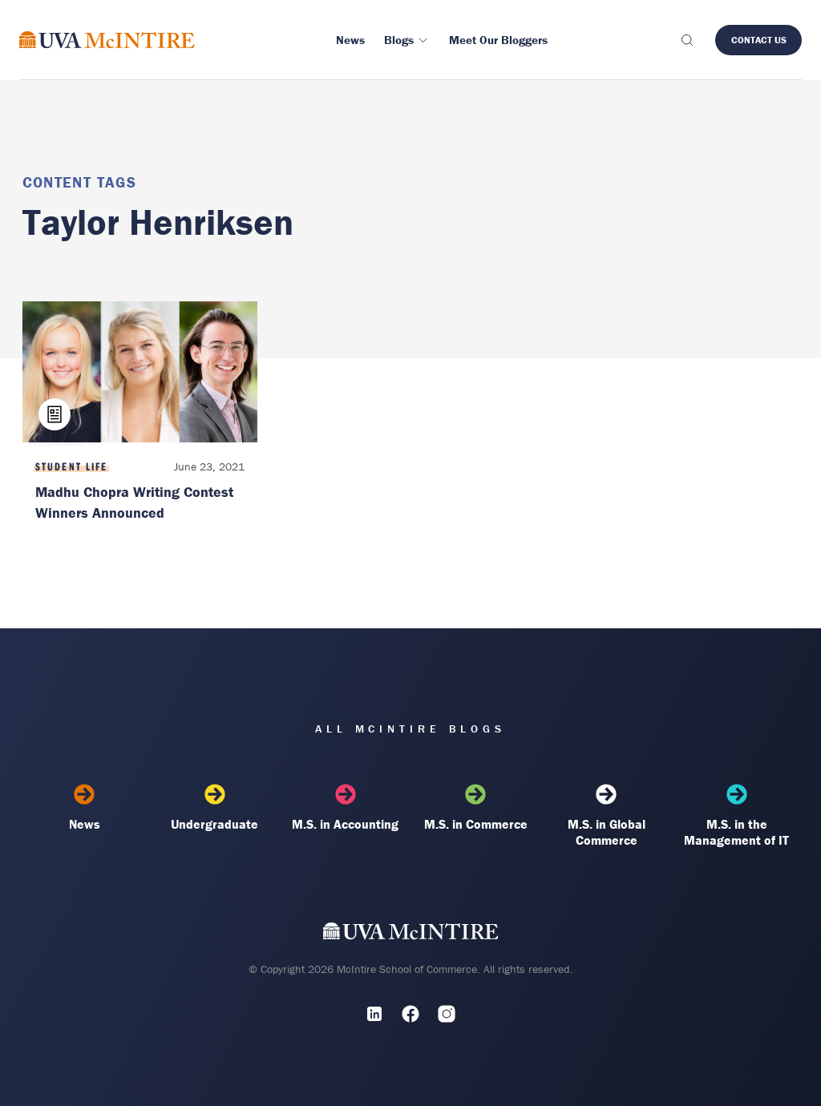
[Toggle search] (686, 40)
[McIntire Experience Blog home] (107, 39)
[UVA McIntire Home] (411, 935)
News (84, 824)
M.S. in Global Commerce (606, 832)
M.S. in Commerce (476, 824)
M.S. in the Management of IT (736, 832)
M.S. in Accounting (345, 824)
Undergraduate (214, 824)
